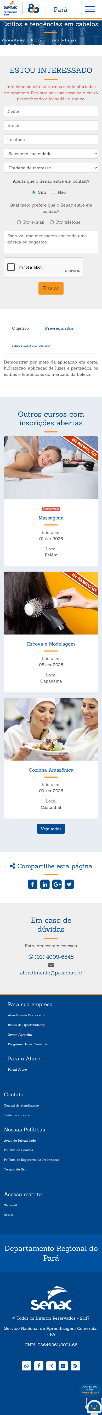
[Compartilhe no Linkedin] (44, 883)
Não (62, 192)
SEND (8, 1215)
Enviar (51, 288)
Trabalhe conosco (17, 1115)
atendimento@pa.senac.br (51, 972)
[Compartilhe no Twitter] (69, 883)
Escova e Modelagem (51, 644)
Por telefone (68, 222)
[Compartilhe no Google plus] (57, 883)
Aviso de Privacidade (20, 1140)
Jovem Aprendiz (20, 1035)
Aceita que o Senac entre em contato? (51, 181)
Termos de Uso (15, 1169)
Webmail (10, 1205)
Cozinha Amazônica (51, 770)
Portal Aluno (17, 1069)
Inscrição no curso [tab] (31, 345)
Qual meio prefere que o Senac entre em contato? (51, 208)
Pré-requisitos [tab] (59, 328)
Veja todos (51, 828)
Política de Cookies (18, 1150)
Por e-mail (33, 222)
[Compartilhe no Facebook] (32, 883)
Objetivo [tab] (20, 328)
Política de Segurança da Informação (32, 1160)
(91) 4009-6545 (53, 956)
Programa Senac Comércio (28, 1044)
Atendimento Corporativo (27, 1015)
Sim (42, 192)
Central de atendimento (21, 1105)
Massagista (51, 518)
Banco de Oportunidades (26, 1025)
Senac (21, 9)
